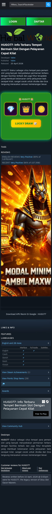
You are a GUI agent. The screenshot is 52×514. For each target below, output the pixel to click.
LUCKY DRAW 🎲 (26, 123)
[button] (26, 160)
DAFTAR (39, 21)
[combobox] (28, 4)
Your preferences (43, 469)
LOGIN (13, 21)
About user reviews (26, 469)
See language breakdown (6, 469)
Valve (13, 57)
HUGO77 (5, 439)
